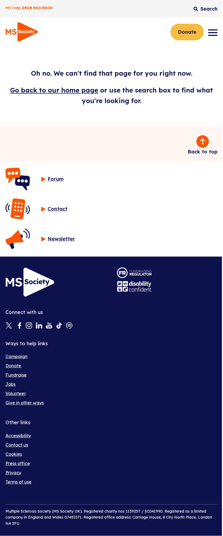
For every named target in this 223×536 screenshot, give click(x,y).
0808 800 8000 (37, 7)
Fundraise (16, 375)
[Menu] (213, 33)
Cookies (13, 454)
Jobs (10, 384)
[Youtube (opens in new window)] (49, 326)
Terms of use (18, 482)
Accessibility (18, 435)
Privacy (13, 472)
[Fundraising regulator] (134, 272)
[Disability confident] (134, 286)
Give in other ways (24, 402)
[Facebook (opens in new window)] (19, 326)
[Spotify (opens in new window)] (69, 326)
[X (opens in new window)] (8, 326)
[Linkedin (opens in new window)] (39, 326)
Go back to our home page (54, 90)
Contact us (16, 445)
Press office (17, 463)
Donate (187, 32)
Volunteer (15, 393)
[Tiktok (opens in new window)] (59, 326)
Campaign (16, 356)
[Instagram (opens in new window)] (29, 326)
